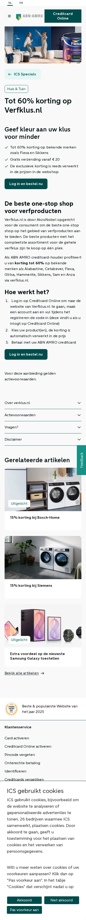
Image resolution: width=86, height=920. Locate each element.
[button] (81, 460)
